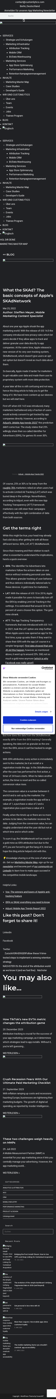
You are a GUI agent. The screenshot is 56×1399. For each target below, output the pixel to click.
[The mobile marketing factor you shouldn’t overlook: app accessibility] (8, 1347)
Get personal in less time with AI (27, 1306)
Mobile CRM (15, 52)
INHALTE (7, 77)
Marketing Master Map (17, 82)
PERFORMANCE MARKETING (13, 1207)
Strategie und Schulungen (19, 39)
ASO (4, 1193)
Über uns (10, 99)
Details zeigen (41, 712)
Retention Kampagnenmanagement (27, 73)
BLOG (5, 120)
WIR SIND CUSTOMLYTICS (16, 94)
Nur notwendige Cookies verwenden (28, 728)
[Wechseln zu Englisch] (29, 128)
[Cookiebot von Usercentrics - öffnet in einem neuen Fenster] (41, 668)
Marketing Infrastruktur (18, 44)
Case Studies (13, 86)
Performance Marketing (21, 69)
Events (9, 107)
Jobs (8, 111)
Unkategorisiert (8, 1216)
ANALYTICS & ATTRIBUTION (13, 1188)
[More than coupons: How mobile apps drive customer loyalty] (8, 1324)
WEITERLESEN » (11, 1053)
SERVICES (8, 35)
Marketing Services (16, 61)
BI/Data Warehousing (20, 56)
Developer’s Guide (15, 90)
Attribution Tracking (19, 48)
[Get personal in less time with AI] (8, 1306)
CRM (4, 1197)
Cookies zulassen (28, 720)
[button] (28, 135)
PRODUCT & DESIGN (10, 1211)
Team (9, 103)
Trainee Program (14, 115)
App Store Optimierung (21, 65)
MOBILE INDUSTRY (10, 1202)
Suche (3, 14)
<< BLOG (8, 254)
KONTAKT (8, 124)
